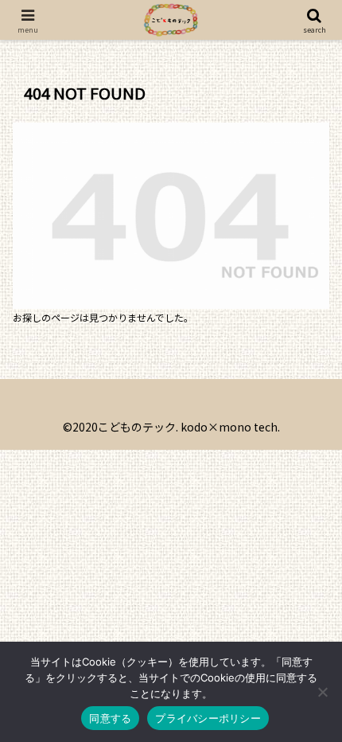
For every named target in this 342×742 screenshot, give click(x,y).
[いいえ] (322, 692)
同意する (110, 718)
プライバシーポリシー (208, 718)
